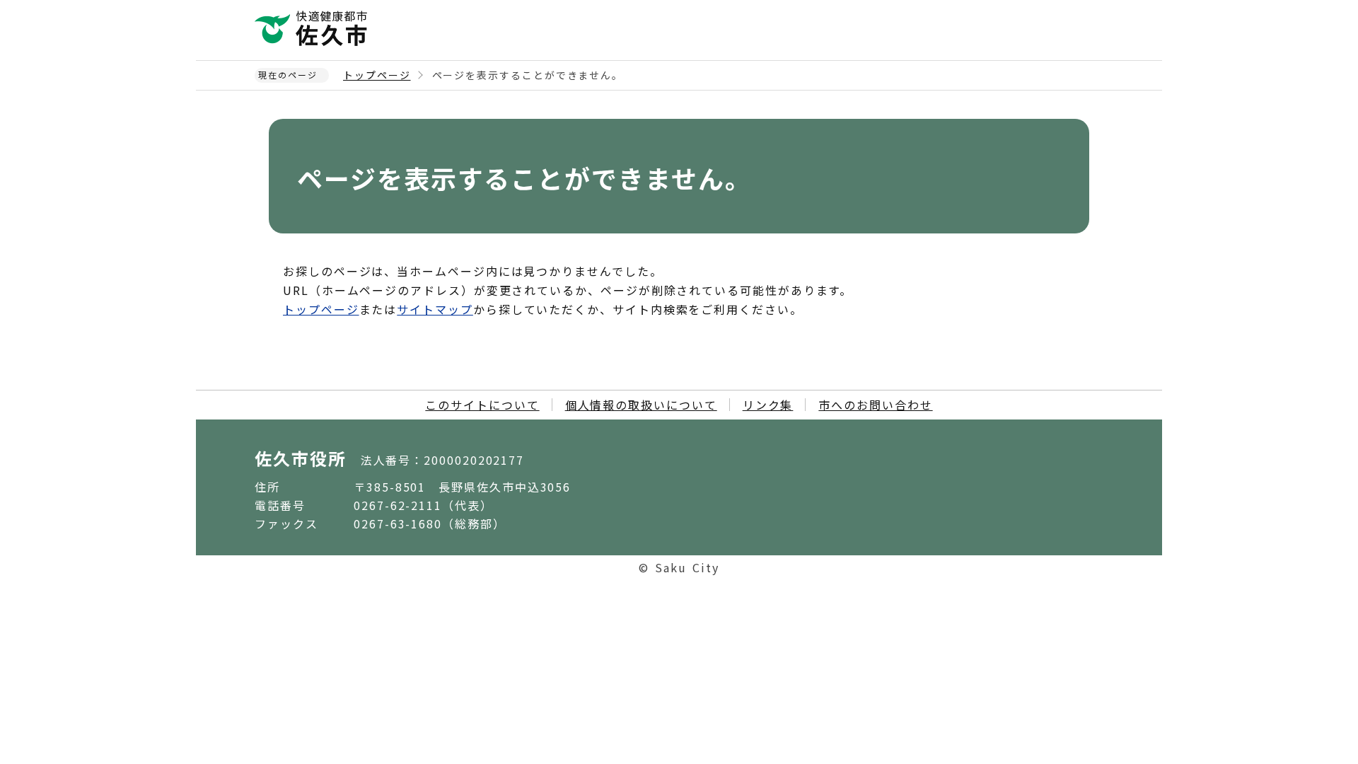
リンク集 (768, 404)
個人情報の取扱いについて (641, 404)
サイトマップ (435, 309)
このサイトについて (482, 404)
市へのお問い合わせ (875, 404)
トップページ (377, 75)
